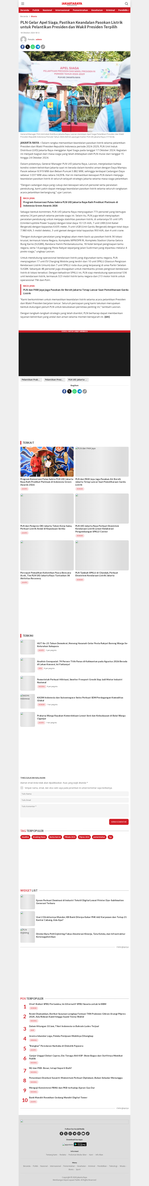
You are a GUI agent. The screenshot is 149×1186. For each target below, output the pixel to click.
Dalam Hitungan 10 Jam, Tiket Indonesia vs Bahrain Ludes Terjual (64, 1026)
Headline (25, 837)
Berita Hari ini (55, 837)
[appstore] (67, 1144)
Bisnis (34, 16)
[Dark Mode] (121, 3)
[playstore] (80, 1145)
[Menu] (22, 3)
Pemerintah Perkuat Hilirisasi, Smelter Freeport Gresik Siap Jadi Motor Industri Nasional (79, 681)
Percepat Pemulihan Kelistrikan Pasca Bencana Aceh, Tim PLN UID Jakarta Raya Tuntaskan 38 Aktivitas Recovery (45, 575)
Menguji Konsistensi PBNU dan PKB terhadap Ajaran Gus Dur (62, 1087)
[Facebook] (22, 47)
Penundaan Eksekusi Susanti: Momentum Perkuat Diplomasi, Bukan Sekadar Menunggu (76, 1077)
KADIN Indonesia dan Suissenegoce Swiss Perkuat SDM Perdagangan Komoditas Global (80, 699)
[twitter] (66, 1133)
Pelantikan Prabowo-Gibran (32, 379)
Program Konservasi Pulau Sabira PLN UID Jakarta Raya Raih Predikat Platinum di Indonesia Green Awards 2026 (70, 204)
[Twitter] (27, 47)
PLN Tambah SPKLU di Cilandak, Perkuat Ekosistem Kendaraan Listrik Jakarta (96, 574)
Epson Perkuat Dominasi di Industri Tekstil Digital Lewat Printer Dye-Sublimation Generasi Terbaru (80, 901)
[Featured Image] (74, 131)
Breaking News (39, 837)
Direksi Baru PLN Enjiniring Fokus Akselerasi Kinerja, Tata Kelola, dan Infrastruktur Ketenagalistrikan (80, 935)
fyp (110, 837)
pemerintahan (99, 837)
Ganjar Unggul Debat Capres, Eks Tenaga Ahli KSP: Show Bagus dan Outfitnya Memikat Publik (76, 1057)
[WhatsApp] (33, 47)
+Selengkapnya (122, 947)
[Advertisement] (74, 416)
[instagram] (79, 1133)
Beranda (24, 16)
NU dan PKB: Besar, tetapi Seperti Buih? (50, 1068)
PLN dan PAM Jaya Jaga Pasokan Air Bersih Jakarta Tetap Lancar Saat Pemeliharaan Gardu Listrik (75, 291)
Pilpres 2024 (84, 837)
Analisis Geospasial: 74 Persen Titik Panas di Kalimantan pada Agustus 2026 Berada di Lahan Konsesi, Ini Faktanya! (82, 663)
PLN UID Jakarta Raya (78, 379)
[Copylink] (43, 47)
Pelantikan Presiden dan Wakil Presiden (55, 379)
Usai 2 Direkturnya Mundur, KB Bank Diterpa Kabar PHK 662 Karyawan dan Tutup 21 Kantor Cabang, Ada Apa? (81, 918)
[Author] (23, 39)
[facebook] (61, 1133)
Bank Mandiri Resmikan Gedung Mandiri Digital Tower (58, 1097)
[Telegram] (38, 47)
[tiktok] (87, 1133)
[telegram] (74, 1133)
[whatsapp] (70, 1133)
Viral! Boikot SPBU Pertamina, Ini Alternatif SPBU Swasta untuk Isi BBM (67, 1004)
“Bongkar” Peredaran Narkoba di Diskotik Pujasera (56, 1046)
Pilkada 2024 (70, 837)
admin (39, 39)
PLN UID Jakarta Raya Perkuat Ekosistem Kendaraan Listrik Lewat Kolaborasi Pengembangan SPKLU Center (97, 529)
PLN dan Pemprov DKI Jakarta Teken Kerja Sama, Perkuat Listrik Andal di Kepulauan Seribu (46, 527)
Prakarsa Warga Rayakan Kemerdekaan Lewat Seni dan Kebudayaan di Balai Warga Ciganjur (81, 717)
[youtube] (83, 1133)
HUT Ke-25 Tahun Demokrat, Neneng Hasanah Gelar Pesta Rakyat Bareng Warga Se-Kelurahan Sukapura (82, 644)
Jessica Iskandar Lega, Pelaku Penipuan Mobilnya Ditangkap (61, 1036)
